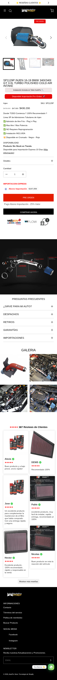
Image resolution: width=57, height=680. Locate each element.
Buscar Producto (10, 623)
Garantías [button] (10, 330)
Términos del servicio (12, 612)
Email (8, 660)
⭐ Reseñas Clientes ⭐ (28, 3)
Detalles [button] (6, 161)
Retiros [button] (8, 322)
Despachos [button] (11, 314)
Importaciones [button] (13, 337)
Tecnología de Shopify (26, 674)
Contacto (7, 607)
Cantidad (7, 168)
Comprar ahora (28, 212)
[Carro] (51, 10)
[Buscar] (9, 10)
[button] (51, 38)
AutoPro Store (13, 674)
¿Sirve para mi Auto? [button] (17, 306)
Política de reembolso (12, 618)
